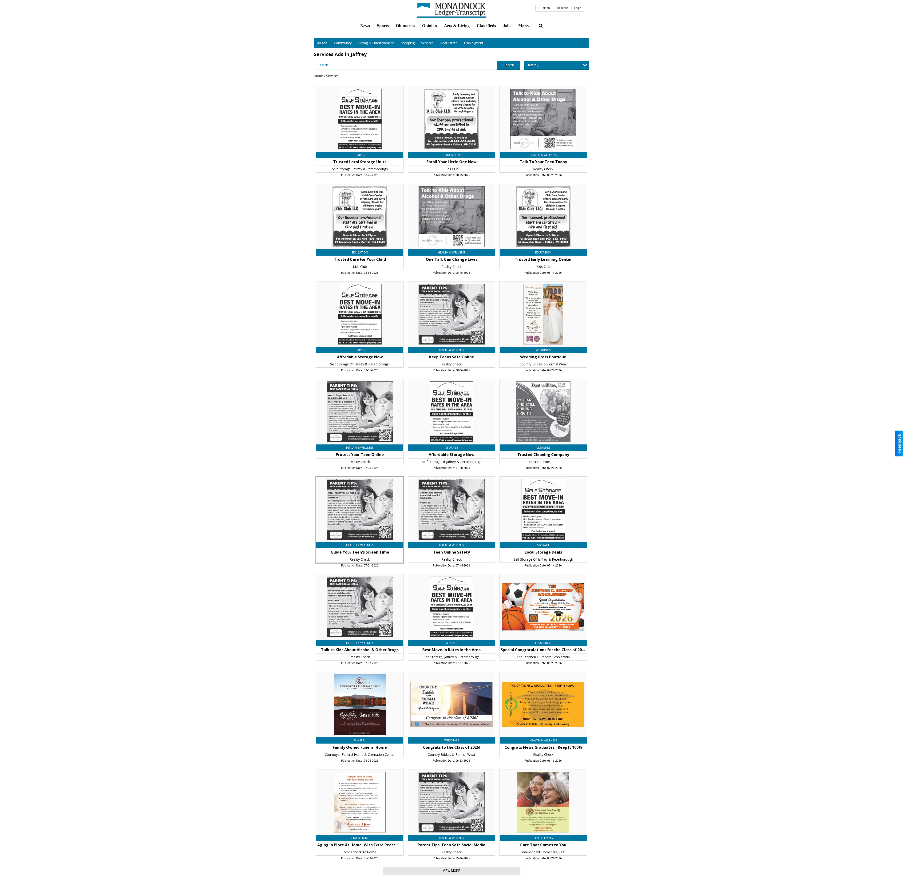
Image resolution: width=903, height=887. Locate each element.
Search (508, 65)
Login (577, 8)
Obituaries (405, 25)
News (365, 25)
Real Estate (448, 43)
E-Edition (544, 8)
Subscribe (562, 8)
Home (318, 76)
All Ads (322, 43)
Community (343, 43)
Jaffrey (532, 65)
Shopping (407, 43)
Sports (383, 25)
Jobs (507, 25)
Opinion (429, 25)
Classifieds (486, 25)
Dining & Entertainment (376, 43)
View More (451, 871)
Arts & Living (457, 25)
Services (427, 43)
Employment (473, 43)
